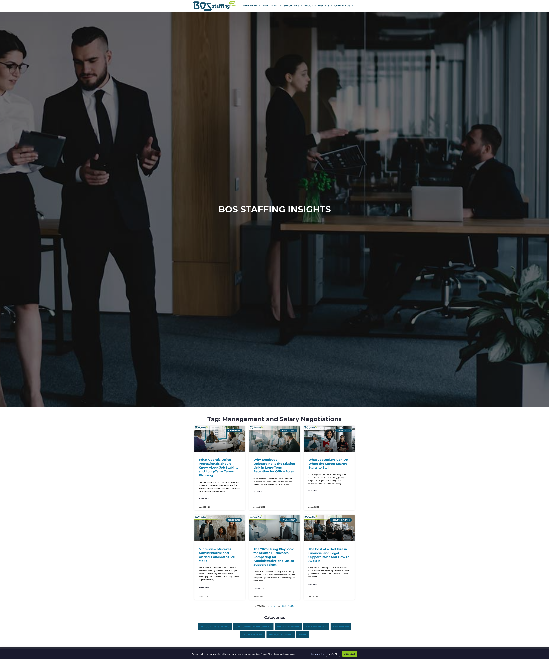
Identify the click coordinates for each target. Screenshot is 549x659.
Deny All (333, 654)
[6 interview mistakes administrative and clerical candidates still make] (219, 528)
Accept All (349, 654)
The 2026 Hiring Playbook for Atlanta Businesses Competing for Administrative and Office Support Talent (273, 556)
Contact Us (342, 5)
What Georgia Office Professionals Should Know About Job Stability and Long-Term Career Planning (218, 467)
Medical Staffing (281, 634)
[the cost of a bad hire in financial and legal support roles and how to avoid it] (329, 528)
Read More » (204, 499)
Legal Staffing (253, 634)
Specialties (291, 5)
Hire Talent (271, 5)
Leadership (341, 626)
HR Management (288, 626)
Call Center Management (253, 626)
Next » (291, 605)
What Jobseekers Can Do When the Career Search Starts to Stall (328, 463)
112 (284, 605)
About (308, 5)
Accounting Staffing (214, 626)
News (302, 634)
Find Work (250, 5)
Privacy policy (317, 654)
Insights (323, 5)
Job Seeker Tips (316, 626)
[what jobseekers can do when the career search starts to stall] (329, 439)
